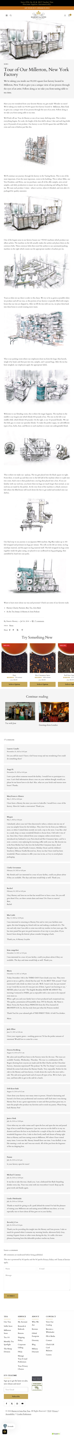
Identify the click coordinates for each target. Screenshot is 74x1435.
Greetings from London (48, 725)
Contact (49, 1340)
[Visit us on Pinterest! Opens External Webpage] (13, 630)
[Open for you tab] (4, 1431)
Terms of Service (64, 1259)
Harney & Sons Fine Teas (20, 1411)
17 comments (39, 621)
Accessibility (10, 1414)
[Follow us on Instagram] (17, 1403)
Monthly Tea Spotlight (9, 1343)
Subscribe (16, 1396)
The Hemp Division (8, 1350)
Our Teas (7, 1322)
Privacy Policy (48, 1259)
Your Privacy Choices (23, 1367)
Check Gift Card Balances (50, 1347)
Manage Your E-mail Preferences (22, 1359)
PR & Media (50, 1336)
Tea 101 (7, 1337)
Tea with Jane (10, 723)
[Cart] (69, 15)
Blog (33, 1344)
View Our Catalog (49, 1323)
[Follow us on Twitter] (11, 1403)
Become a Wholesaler (50, 1330)
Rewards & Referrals (22, 1327)
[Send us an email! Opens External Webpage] (22, 630)
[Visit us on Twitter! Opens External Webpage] (17, 630)
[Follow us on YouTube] (22, 1403)
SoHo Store (8, 1326)
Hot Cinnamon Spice (42, 675)
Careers (49, 1355)
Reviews (35, 1329)
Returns (21, 1333)
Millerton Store (7, 1331)
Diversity (35, 1340)
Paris (14, 675)
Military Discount (35, 1350)
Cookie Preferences (24, 1414)
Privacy (55, 1411)
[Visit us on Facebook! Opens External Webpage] (9, 630)
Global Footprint (35, 1334)
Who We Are (35, 1323)
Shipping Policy (21, 1339)
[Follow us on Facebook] (6, 1403)
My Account (22, 1322)
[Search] (11, 15)
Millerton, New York (61, 107)
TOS (49, 1411)
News (6, 64)
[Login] (65, 15)
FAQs (20, 1352)
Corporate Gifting (22, 1346)
